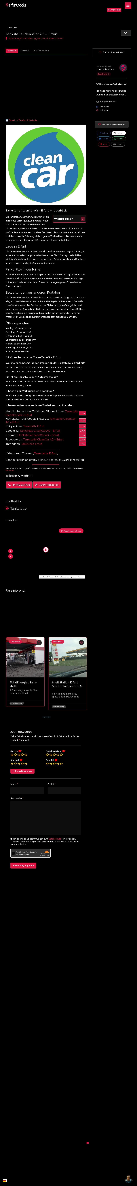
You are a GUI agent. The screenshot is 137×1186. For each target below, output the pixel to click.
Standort (25, 51)
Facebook (104, 106)
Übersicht (12, 51)
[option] (25, 672)
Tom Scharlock (105, 69)
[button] (10, 551)
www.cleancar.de (48, 484)
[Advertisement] (46, 88)
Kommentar (16, 798)
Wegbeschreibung (72, 531)
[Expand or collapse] (83, 219)
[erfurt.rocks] (16, 5)
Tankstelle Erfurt (34, 426)
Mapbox (51, 577)
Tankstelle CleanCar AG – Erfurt (40, 430)
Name (14, 784)
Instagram (104, 110)
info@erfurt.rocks (108, 101)
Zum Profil (102, 74)
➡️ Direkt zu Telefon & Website (21, 120)
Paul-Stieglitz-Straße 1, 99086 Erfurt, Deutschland (35, 38)
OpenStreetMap (63, 577)
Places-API (10, 470)
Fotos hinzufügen (23, 771)
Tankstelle (12, 27)
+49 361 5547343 (20, 484)
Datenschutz (55, 839)
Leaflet (42, 577)
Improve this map (76, 577)
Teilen (104, 133)
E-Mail (51, 784)
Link (82, 413)
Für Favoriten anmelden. (113, 124)
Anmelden (115, 10)
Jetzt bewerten (41, 51)
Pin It (105, 144)
